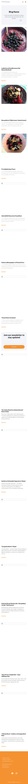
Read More (3, 80)
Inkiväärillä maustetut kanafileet (11, 216)
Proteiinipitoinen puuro (8, 169)
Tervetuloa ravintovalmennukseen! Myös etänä (12, 410)
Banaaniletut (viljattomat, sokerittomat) (13, 120)
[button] (23, 2)
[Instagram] (16, 773)
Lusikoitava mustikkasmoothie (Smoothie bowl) (10, 69)
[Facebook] (12, 773)
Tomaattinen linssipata (8, 318)
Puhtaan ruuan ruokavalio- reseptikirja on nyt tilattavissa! (13, 604)
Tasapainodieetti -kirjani (8, 546)
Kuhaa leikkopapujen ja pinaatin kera (12, 262)
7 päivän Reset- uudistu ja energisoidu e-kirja (13, 734)
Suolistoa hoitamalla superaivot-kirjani (13, 481)
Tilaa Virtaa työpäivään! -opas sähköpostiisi (10, 675)
